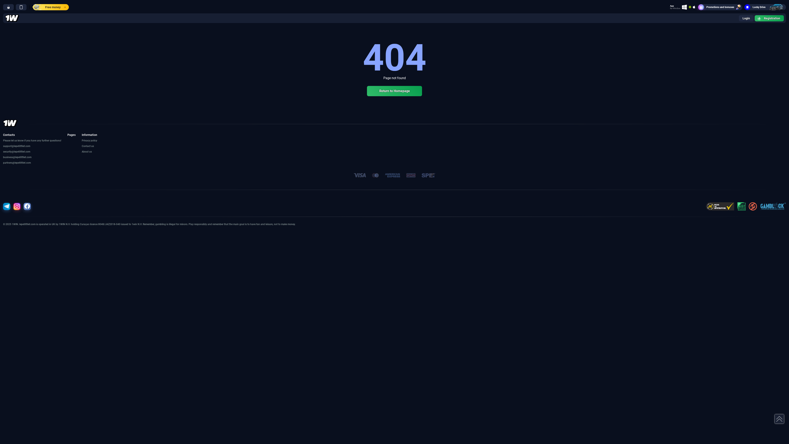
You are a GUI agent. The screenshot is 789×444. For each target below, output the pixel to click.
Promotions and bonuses (720, 7)
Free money (53, 7)
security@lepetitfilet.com (16, 151)
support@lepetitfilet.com (16, 146)
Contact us (88, 146)
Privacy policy (89, 140)
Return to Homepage (394, 91)
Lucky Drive (759, 7)
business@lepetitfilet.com (17, 157)
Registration (772, 18)
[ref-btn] (8, 7)
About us (87, 151)
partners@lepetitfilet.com (17, 162)
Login (746, 18)
